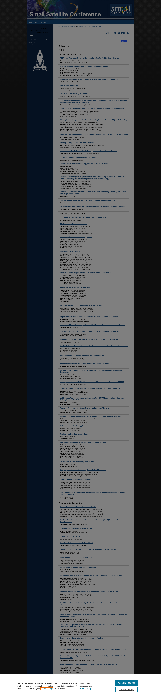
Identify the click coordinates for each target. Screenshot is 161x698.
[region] (80, 686)
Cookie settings (47, 689)
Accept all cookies (126, 683)
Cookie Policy (85, 689)
